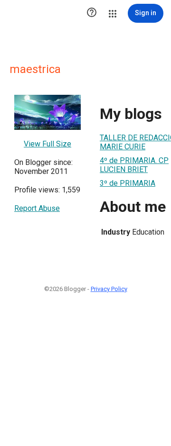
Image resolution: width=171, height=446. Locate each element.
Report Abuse (37, 208)
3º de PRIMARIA (127, 183)
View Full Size (47, 143)
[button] (91, 13)
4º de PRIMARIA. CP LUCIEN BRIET (134, 165)
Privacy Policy (109, 288)
